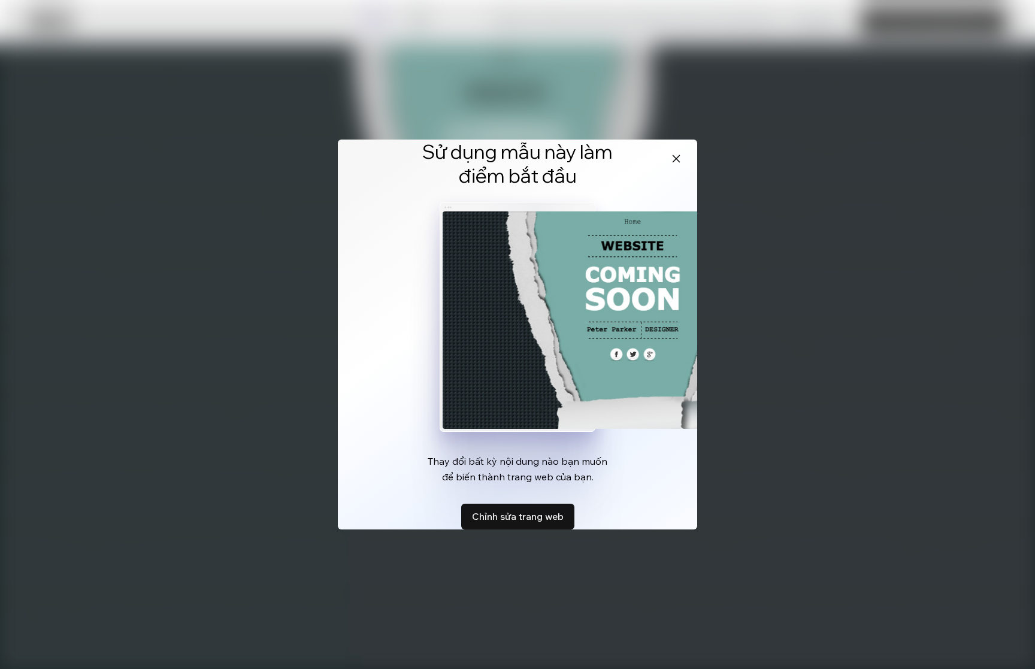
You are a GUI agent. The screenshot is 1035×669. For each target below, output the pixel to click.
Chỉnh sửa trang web (518, 516)
